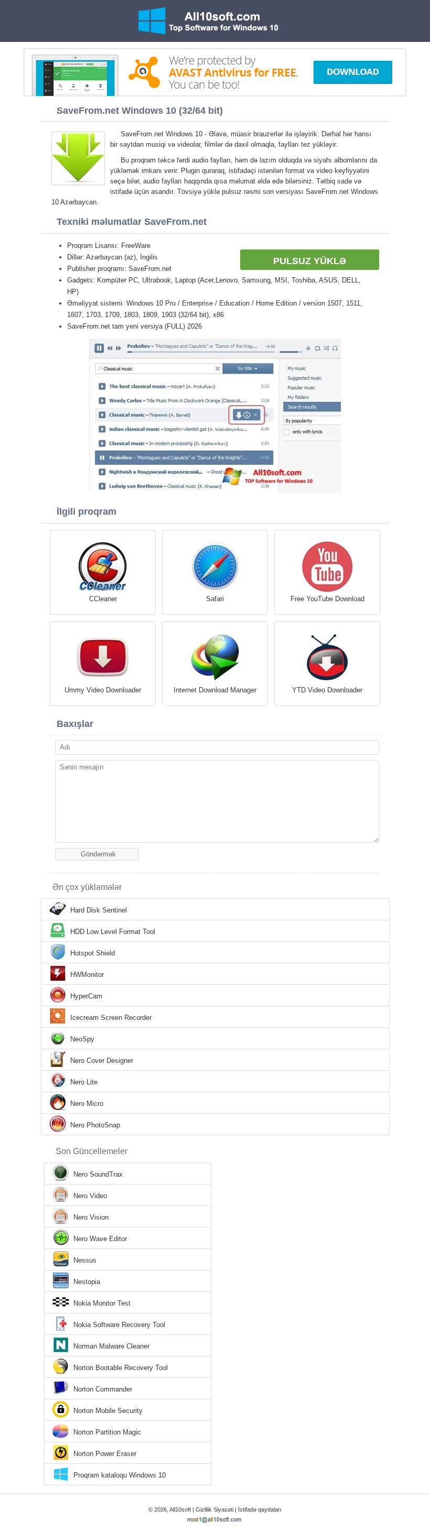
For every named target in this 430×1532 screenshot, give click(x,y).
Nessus (84, 1260)
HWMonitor (87, 975)
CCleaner (103, 599)
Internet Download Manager (215, 690)
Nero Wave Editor (100, 1239)
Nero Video (90, 1196)
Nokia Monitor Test (102, 1303)
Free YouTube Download (327, 599)
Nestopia (86, 1282)
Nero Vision (91, 1217)
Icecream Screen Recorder (111, 1018)
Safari (215, 599)
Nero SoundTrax (98, 1174)
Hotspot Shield (92, 953)
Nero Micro (86, 1103)
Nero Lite (84, 1082)
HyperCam (86, 996)
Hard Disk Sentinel (98, 910)
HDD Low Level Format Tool (112, 932)
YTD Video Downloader (327, 690)
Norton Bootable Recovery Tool (120, 1368)
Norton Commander (102, 1389)
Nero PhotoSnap (95, 1125)
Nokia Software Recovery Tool (119, 1325)
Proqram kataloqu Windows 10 (119, 1475)
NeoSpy (82, 1039)
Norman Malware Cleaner (111, 1346)
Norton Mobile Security (108, 1411)
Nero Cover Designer (101, 1060)
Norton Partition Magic (107, 1432)
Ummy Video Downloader (102, 690)
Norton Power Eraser (104, 1454)
